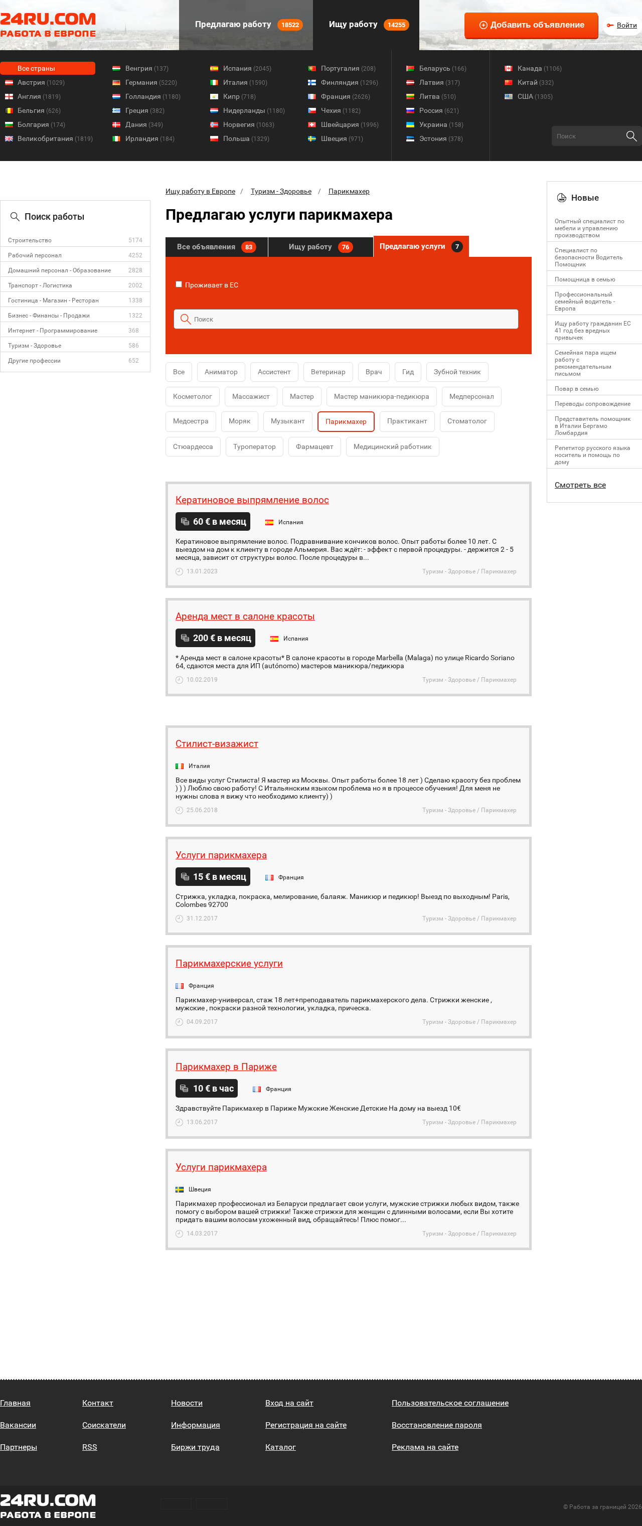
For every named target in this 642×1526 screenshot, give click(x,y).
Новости (187, 1403)
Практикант (407, 421)
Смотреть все (580, 485)
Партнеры (18, 1447)
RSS (89, 1447)
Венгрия (147, 68)
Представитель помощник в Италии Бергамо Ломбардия (592, 425)
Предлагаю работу (246, 24)
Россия (439, 110)
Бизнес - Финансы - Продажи (49, 315)
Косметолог (192, 396)
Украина (441, 124)
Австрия (41, 82)
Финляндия (349, 82)
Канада (540, 68)
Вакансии (18, 1425)
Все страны (36, 68)
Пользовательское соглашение (450, 1403)
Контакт (97, 1403)
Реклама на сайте (425, 1447)
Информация (195, 1425)
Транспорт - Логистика (40, 285)
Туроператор (254, 446)
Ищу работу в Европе (200, 191)
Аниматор (221, 372)
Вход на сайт (289, 1403)
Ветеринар (328, 372)
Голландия (153, 96)
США (535, 96)
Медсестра (191, 421)
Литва (437, 96)
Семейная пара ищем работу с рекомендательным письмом (585, 363)
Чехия (341, 110)
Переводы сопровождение (592, 403)
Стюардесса (193, 446)
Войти (627, 25)
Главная (15, 1403)
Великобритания (55, 138)
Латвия (439, 82)
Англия (39, 96)
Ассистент (274, 372)
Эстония (441, 138)
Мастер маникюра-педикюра (381, 396)
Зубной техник (457, 372)
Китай (536, 82)
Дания (144, 124)
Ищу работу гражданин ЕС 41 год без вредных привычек (593, 330)
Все (179, 372)
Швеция (342, 138)
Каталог (280, 1447)
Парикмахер (349, 191)
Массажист (251, 396)
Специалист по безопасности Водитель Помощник (589, 257)
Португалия (348, 68)
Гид (408, 372)
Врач (374, 372)
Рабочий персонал (35, 255)
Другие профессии (34, 360)
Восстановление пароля (437, 1425)
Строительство (30, 240)
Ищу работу (366, 24)
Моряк (240, 421)
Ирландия (150, 138)
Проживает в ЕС (211, 285)
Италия (245, 82)
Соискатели (104, 1425)
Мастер (302, 396)
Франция (345, 96)
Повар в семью (577, 388)
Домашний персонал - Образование (59, 270)
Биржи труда (195, 1447)
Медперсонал (471, 396)
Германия (151, 82)
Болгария (41, 124)
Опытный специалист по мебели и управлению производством (589, 228)
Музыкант (288, 421)
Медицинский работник (393, 446)
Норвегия (248, 124)
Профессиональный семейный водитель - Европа (585, 301)
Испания (247, 68)
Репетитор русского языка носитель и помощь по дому (592, 455)
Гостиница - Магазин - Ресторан (53, 300)
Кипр (239, 96)
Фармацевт (315, 446)
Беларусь (442, 68)
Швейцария (350, 124)
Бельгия (39, 110)
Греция (145, 110)
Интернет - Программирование (52, 330)
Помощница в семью (585, 279)
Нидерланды (254, 110)
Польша (246, 138)
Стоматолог (467, 421)
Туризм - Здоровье (34, 345)
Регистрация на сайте (306, 1425)
